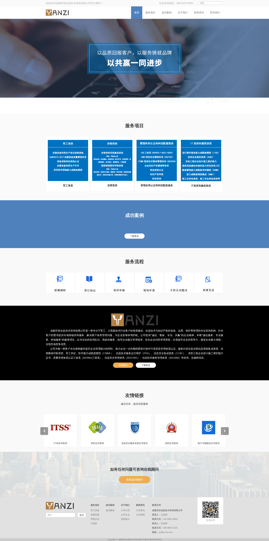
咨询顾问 (123, 365)
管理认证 (95, 519)
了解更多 (134, 236)
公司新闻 (140, 514)
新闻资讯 (199, 12)
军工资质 (95, 510)
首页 (136, 12)
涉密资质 (95, 514)
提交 (82, 515)
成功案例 (167, 12)
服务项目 (150, 12)
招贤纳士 (125, 519)
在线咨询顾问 (134, 479)
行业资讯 (140, 510)
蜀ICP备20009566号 (153, 540)
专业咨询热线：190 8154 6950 (176, 3)
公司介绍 (125, 510)
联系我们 (215, 12)
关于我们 (183, 12)
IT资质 (94, 523)
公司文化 (125, 514)
